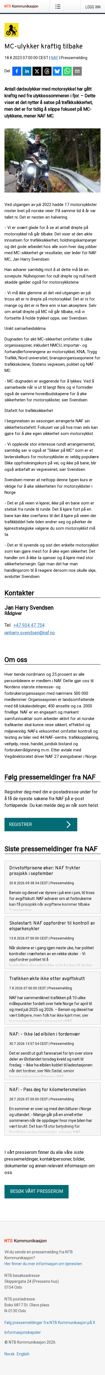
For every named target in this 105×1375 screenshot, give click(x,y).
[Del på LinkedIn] (26, 72)
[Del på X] (36, 72)
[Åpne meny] (59, 6)
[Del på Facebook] (16, 72)
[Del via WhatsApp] (67, 72)
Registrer (20, 824)
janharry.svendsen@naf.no (29, 632)
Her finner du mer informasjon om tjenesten (43, 1263)
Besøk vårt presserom (36, 1191)
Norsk (9, 1354)
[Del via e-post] (77, 72)
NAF (54, 57)
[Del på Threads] (47, 72)
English (23, 1354)
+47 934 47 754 (29, 625)
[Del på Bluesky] (57, 72)
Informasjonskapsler (22, 1332)
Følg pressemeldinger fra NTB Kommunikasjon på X (49, 1322)
